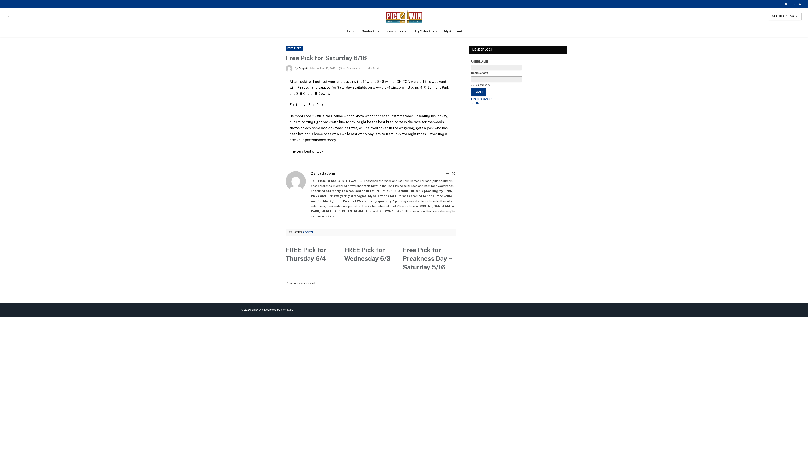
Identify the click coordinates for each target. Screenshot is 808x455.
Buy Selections (425, 31)
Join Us (475, 103)
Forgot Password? (481, 99)
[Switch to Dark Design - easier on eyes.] (794, 3)
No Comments (351, 68)
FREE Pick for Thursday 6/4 (306, 254)
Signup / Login (785, 16)
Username (479, 61)
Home (350, 31)
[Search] (800, 4)
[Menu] (8, 16)
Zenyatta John (306, 68)
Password (479, 73)
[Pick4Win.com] (404, 16)
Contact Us (370, 31)
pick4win (286, 309)
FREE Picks (294, 48)
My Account (453, 31)
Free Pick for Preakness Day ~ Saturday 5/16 (427, 258)
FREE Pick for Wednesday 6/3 (367, 254)
